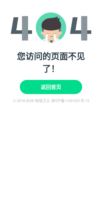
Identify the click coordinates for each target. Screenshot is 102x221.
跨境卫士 (42, 100)
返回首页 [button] (51, 87)
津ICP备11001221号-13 (70, 100)
